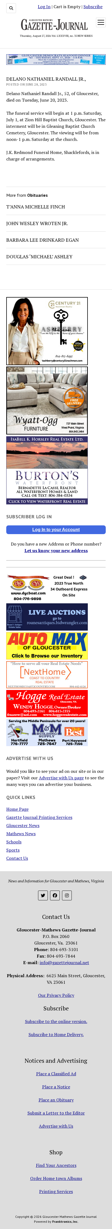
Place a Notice (56, 1087)
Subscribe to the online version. (56, 1021)
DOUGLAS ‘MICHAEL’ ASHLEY (39, 256)
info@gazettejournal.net (64, 962)
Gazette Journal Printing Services (39, 817)
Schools (13, 842)
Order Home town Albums (56, 1178)
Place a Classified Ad (56, 1074)
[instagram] (67, 895)
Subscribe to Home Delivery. (56, 1034)
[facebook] (55, 895)
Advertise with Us (56, 1126)
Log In (44, 7)
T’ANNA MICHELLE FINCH (35, 206)
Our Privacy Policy (56, 995)
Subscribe (92, 7)
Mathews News (21, 834)
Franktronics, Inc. (65, 1221)
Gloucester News (22, 825)
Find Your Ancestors (56, 1165)
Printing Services (56, 1191)
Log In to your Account (56, 529)
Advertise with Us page (61, 778)
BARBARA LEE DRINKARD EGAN (42, 240)
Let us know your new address (56, 550)
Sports (13, 850)
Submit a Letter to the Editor (56, 1113)
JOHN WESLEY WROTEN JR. (37, 223)
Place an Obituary (56, 1100)
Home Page (17, 809)
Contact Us (17, 858)
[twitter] (43, 895)
